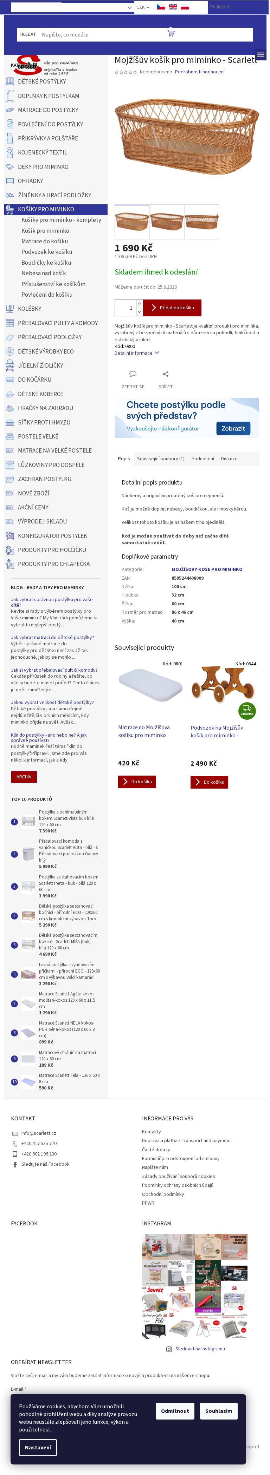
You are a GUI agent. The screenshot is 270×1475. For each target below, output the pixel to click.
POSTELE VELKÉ (38, 437)
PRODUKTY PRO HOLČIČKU (52, 550)
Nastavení (38, 1447)
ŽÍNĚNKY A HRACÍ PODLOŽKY (54, 195)
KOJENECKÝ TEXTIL (42, 153)
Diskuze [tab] (229, 458)
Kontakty (88, 9)
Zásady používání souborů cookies (178, 1176)
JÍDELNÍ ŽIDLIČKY (40, 366)
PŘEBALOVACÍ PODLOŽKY (50, 337)
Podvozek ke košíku (46, 252)
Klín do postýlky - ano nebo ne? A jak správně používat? (49, 738)
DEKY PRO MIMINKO (43, 167)
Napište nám (155, 1167)
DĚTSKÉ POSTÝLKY (42, 82)
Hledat (28, 34)
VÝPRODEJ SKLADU (42, 522)
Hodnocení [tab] (203, 458)
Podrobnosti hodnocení (200, 72)
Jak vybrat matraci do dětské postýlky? (52, 637)
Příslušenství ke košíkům (53, 284)
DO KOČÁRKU (35, 380)
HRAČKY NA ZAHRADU (45, 408)
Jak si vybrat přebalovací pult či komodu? (54, 670)
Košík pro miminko (45, 231)
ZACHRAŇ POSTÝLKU (45, 479)
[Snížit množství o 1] (139, 312)
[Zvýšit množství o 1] (139, 304)
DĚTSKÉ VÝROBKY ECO (46, 352)
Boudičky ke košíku (46, 263)
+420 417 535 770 (39, 1143)
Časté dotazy (156, 1149)
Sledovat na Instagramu (200, 1348)
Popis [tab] (124, 458)
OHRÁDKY (30, 181)
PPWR (148, 1203)
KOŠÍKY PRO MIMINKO (46, 209)
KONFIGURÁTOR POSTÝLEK (52, 536)
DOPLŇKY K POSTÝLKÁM (48, 96)
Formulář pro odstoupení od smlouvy (181, 1158)
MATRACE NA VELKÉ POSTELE (55, 451)
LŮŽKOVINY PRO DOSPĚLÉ (51, 465)
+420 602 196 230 (39, 1154)
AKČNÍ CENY (33, 507)
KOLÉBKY (29, 309)
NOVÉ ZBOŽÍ (34, 493)
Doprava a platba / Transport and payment (186, 1140)
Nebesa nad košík (43, 273)
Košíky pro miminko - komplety (61, 220)
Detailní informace (134, 353)
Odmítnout (175, 1411)
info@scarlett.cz (38, 1133)
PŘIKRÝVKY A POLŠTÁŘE (48, 138)
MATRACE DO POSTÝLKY (48, 110)
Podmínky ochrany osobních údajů (177, 1185)
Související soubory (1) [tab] (161, 458)
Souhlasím (218, 1411)
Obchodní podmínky (163, 1194)
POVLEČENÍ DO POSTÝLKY (50, 124)
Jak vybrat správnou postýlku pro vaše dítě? (52, 602)
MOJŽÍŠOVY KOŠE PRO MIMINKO (207, 569)
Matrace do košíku (44, 241)
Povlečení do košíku (47, 295)
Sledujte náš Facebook (45, 1164)
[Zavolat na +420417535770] (21, 7)
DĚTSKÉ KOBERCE (40, 394)
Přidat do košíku (177, 307)
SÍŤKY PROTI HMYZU (44, 423)
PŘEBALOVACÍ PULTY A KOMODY (58, 323)
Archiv (24, 777)
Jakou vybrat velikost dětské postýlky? (52, 702)
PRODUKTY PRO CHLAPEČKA (54, 564)
